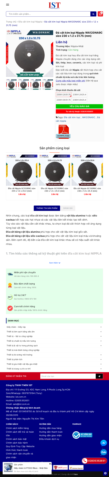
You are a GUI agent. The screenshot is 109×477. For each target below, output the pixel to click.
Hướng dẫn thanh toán (50, 431)
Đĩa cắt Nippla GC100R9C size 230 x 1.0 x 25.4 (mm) (87, 189)
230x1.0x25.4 (79, 100)
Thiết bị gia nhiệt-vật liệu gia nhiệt (22, 364)
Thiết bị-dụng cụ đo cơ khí (19, 369)
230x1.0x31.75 (64, 100)
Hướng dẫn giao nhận (50, 435)
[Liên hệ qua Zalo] (103, 452)
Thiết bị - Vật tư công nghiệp (20, 336)
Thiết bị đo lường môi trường (19, 355)
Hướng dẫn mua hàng (50, 428)
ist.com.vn (20, 396)
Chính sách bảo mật (16, 439)
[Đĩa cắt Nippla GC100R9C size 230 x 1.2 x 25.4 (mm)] (54, 170)
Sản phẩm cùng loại (54, 148)
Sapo (76, 474)
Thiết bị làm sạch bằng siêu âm (21, 331)
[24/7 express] (60, 467)
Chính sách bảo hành (17, 442)
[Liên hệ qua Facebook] (103, 443)
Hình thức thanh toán (17, 450)
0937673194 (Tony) (32, 393)
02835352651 (22, 400)
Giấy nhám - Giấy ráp (16, 327)
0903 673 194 (30, 299)
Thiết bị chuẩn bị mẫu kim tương (21, 341)
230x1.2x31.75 (64, 94)
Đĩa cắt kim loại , (72, 117)
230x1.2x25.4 (79, 94)
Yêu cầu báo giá (79, 106)
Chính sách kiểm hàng (17, 428)
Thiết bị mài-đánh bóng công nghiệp (23, 350)
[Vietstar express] (76, 467)
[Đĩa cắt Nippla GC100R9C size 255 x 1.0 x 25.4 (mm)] (21, 170)
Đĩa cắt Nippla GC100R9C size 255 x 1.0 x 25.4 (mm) (21, 189)
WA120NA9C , (89, 117)
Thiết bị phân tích (14, 359)
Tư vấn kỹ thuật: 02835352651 (79, 111)
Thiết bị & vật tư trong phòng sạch (22, 345)
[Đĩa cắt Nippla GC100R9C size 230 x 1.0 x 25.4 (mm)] (87, 170)
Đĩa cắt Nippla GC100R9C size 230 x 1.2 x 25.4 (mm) (54, 189)
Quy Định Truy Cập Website (20, 446)
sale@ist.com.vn (21, 404)
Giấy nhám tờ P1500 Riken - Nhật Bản (31, 468)
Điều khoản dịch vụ (49, 439)
